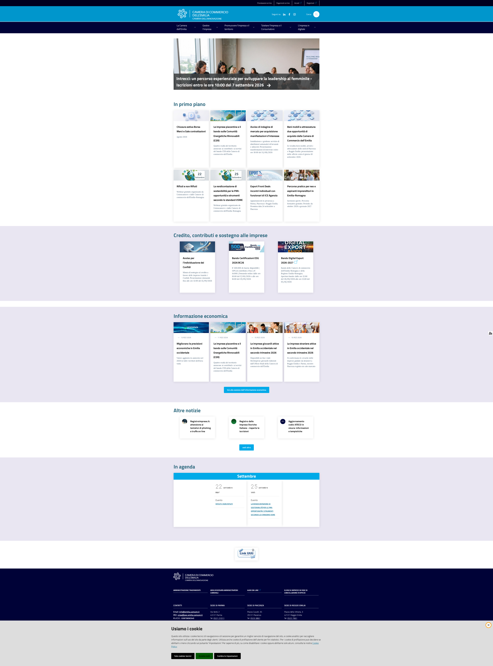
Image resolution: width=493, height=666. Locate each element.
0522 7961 (292, 618)
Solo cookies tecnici (182, 656)
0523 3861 (255, 618)
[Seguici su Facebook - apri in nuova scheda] (288, 14)
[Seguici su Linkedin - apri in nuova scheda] (283, 14)
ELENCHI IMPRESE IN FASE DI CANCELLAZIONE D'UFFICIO (295, 591)
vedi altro (246, 447)
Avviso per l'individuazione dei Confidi (193, 262)
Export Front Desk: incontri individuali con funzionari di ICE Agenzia (263, 190)
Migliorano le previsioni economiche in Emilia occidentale (189, 348)
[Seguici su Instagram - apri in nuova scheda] (293, 14)
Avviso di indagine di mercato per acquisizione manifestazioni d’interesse (264, 131)
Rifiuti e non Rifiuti (187, 186)
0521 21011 (219, 618)
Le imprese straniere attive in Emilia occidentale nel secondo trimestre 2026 (301, 348)
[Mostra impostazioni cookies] (490, 333)
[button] (316, 14)
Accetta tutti (204, 656)
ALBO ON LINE (252, 590)
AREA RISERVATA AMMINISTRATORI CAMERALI (224, 591)
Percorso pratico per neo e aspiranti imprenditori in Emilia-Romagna (301, 190)
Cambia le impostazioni (227, 656)
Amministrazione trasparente (187, 590)
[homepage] (203, 14)
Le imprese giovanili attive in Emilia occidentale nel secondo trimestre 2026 (264, 348)
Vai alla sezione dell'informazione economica (246, 389)
